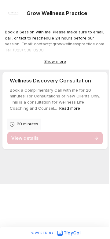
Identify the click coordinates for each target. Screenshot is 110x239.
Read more (69, 108)
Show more (55, 61)
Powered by (42, 233)
